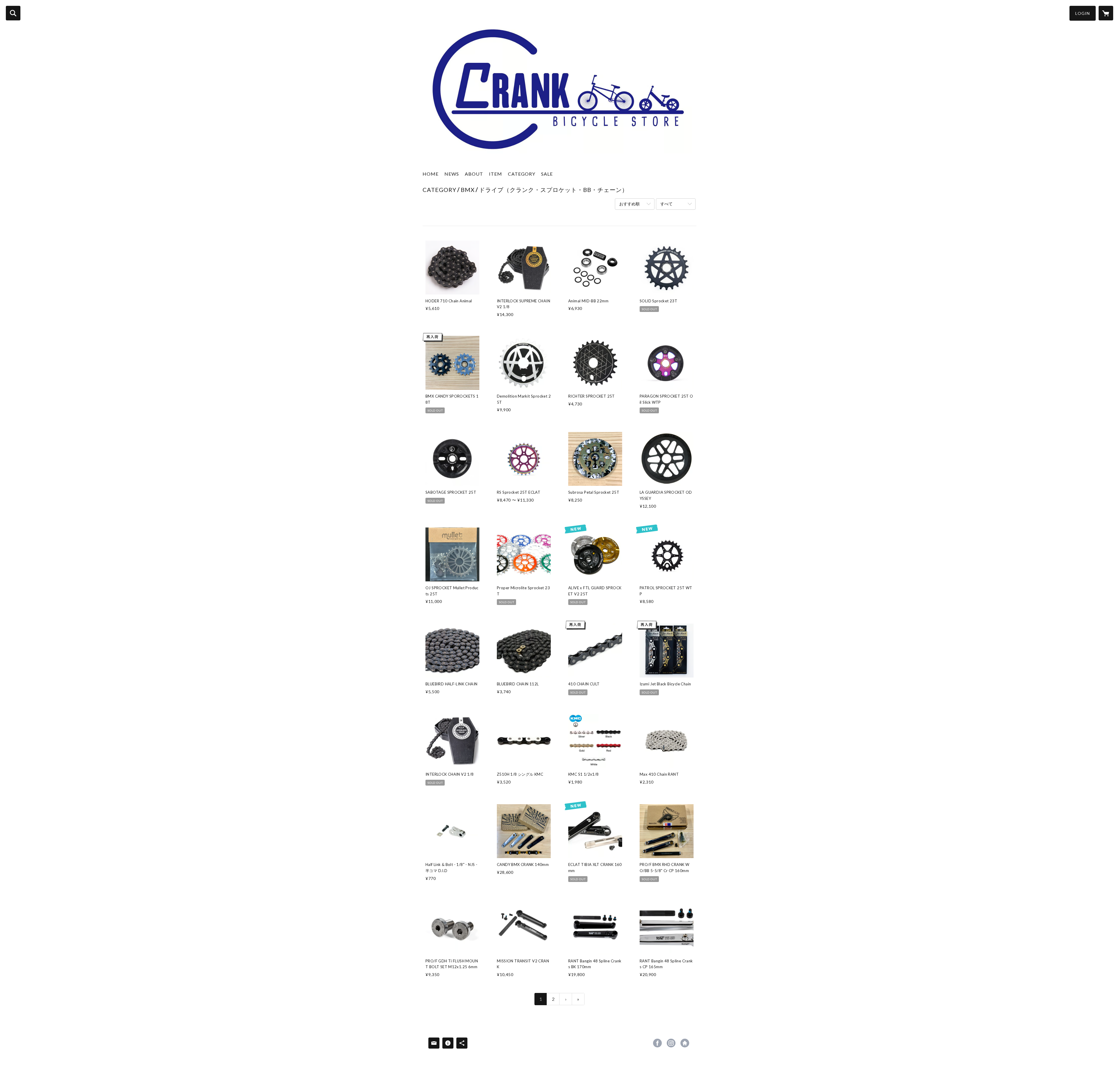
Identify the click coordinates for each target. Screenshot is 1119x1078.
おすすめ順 (629, 203)
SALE (547, 174)
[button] (1082, 13)
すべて (666, 203)
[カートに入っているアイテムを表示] (1106, 13)
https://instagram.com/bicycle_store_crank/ (671, 1043)
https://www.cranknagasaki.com (684, 1043)
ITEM (495, 174)
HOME (431, 174)
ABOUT (474, 174)
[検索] (13, 13)
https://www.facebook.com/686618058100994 (657, 1043)
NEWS (451, 174)
